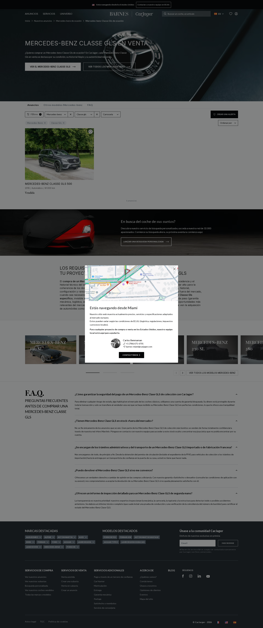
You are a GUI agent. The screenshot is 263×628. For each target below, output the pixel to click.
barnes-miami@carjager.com (139, 346)
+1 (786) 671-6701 (135, 343)
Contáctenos (130, 355)
